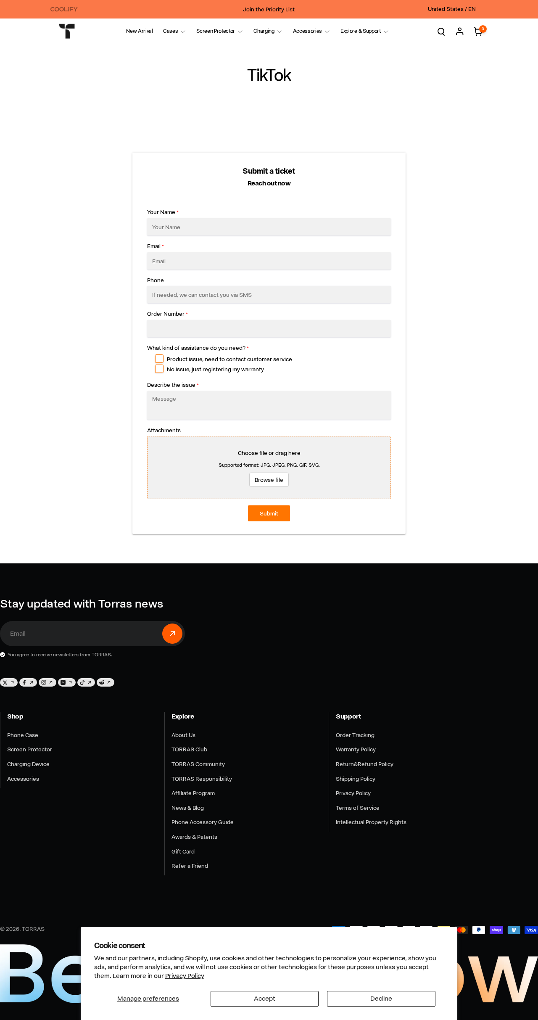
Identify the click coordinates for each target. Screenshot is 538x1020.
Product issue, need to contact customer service (229, 359)
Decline (381, 998)
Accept (264, 998)
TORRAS (33, 928)
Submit (269, 513)
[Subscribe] (172, 634)
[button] (170, 31)
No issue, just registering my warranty (215, 369)
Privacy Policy (184, 976)
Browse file (269, 479)
